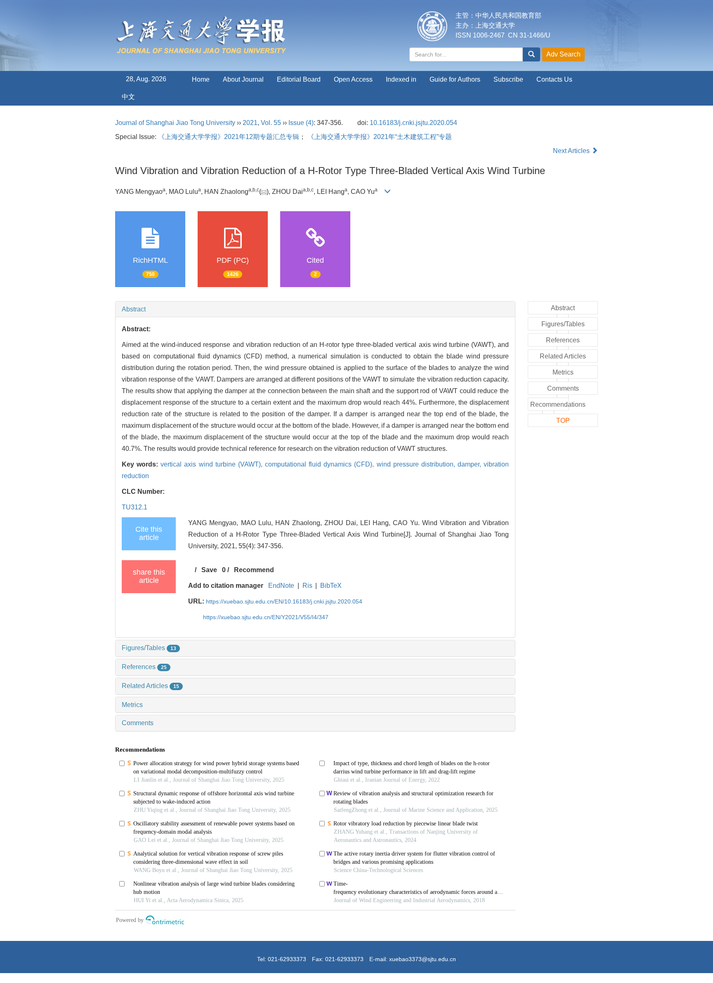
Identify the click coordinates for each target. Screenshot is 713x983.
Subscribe (508, 79)
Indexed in (401, 79)
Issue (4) (301, 122)
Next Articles (572, 150)
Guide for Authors (455, 79)
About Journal (243, 79)
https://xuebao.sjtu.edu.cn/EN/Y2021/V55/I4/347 (265, 617)
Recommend (254, 569)
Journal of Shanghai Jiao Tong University (175, 122)
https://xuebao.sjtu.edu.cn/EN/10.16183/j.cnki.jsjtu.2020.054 (284, 601)
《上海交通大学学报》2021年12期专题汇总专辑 (228, 136)
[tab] (315, 309)
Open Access (353, 79)
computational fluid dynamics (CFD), (321, 464)
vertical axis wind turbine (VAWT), (213, 464)
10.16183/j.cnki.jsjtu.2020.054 (413, 122)
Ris (307, 585)
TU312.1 (134, 507)
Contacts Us (554, 79)
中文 (128, 96)
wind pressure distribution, (417, 464)
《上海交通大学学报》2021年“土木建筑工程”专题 (379, 136)
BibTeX (331, 585)
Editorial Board (299, 79)
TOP (563, 420)
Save (209, 569)
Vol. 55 (271, 122)
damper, (471, 464)
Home (201, 79)
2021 (250, 122)
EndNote (281, 585)
